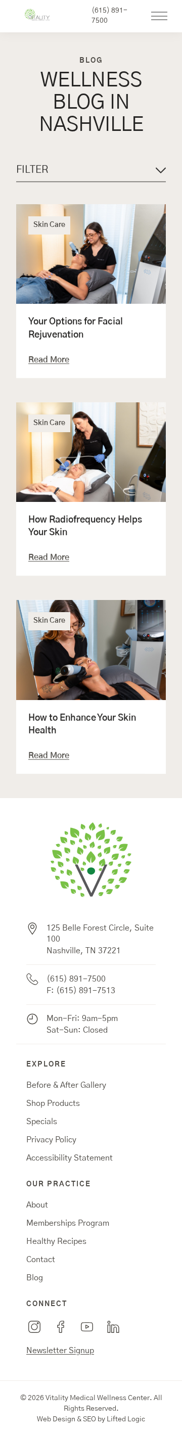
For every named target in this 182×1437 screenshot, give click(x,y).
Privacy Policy (51, 1140)
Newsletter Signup (60, 1351)
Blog (34, 1278)
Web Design (56, 1419)
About (37, 1205)
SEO (89, 1419)
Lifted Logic (126, 1419)
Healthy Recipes (56, 1241)
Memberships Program (67, 1223)
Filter (32, 170)
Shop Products (53, 1103)
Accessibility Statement (69, 1158)
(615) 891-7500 (109, 15)
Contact (40, 1260)
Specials (41, 1122)
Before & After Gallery (66, 1085)
